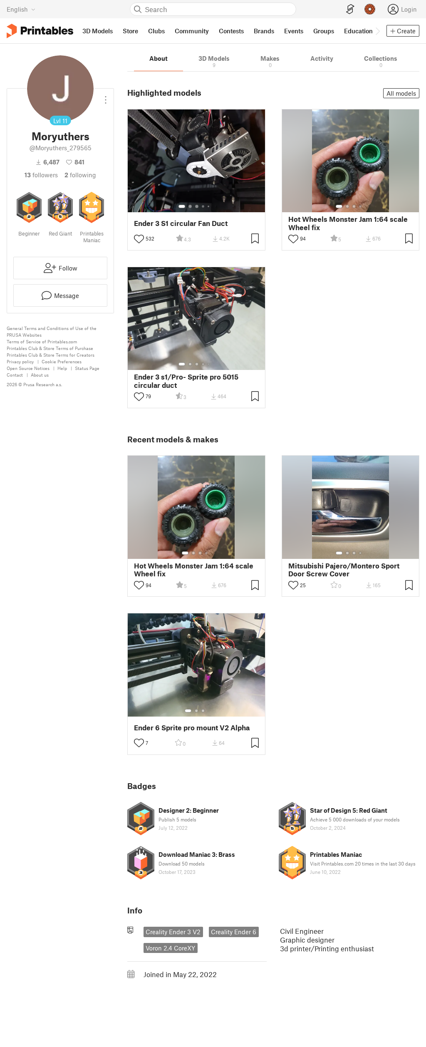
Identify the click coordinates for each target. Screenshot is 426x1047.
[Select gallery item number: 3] (196, 206)
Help (62, 368)
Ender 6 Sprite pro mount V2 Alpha (192, 728)
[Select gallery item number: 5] (209, 206)
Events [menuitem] (293, 31)
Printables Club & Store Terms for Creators (50, 354)
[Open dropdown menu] (105, 96)
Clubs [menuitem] (156, 31)
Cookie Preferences (62, 361)
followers (41, 175)
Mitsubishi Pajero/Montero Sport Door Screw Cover (343, 570)
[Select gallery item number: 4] (203, 206)
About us (40, 374)
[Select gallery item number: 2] (190, 206)
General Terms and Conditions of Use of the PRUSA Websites (52, 331)
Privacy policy (20, 361)
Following (80, 175)
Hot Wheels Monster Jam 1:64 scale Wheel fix (348, 223)
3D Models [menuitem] (97, 31)
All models (401, 93)
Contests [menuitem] (231, 31)
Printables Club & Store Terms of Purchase (50, 348)
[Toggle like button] (139, 239)
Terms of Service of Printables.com (42, 341)
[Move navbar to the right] (377, 30)
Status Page (87, 368)
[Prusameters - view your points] (369, 9)
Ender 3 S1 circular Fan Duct (181, 223)
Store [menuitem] (130, 31)
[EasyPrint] (350, 9)
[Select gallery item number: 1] (181, 206)
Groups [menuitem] (323, 31)
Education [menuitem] (358, 31)
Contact (15, 374)
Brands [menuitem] (264, 31)
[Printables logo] (40, 31)
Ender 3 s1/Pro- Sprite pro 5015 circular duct (186, 381)
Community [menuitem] (192, 31)
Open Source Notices (28, 368)
